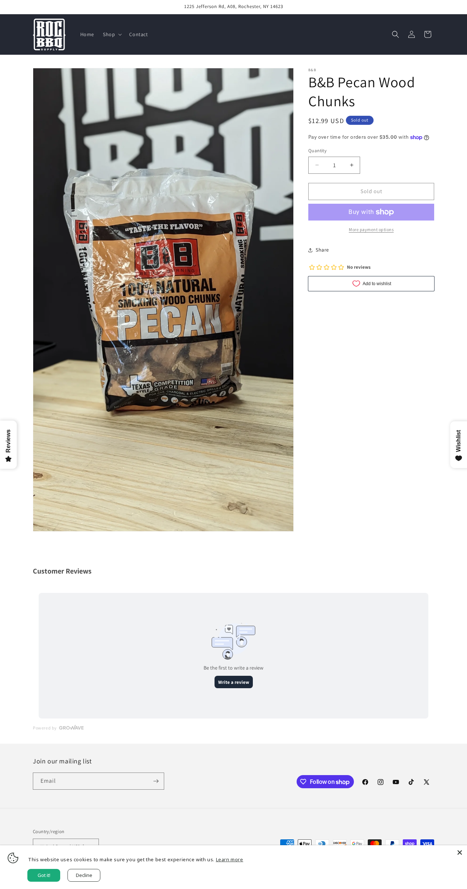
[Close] (459, 852)
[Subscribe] (156, 781)
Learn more (229, 859)
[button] (112, 34)
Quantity (317, 150)
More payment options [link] (371, 229)
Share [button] (322, 249)
